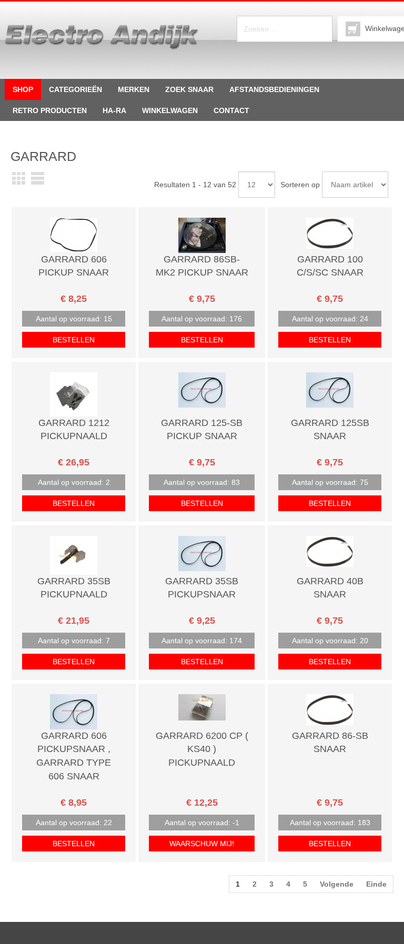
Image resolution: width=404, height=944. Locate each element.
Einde (376, 884)
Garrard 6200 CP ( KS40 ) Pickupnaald (202, 749)
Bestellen (74, 340)
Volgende (337, 884)
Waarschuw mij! (201, 843)
